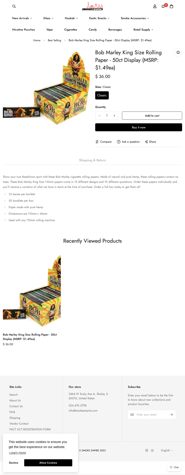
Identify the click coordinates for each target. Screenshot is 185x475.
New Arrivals (20, 18)
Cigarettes (70, 29)
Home (36, 40)
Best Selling (54, 40)
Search (13, 395)
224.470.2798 (78, 405)
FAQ (12, 412)
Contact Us (16, 406)
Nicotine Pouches (23, 29)
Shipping (14, 418)
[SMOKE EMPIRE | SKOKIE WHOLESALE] (92, 6)
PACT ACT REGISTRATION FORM (30, 429)
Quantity (100, 107)
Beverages (115, 29)
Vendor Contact (19, 423)
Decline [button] (13, 462)
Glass (46, 18)
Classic (102, 95)
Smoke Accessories (133, 18)
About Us (15, 400)
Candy (93, 29)
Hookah (70, 18)
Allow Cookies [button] (48, 462)
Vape (49, 29)
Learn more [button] (17, 453)
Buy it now (138, 127)
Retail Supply (142, 29)
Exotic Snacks (97, 18)
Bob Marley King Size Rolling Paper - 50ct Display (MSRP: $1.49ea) (30, 337)
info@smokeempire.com (83, 410)
